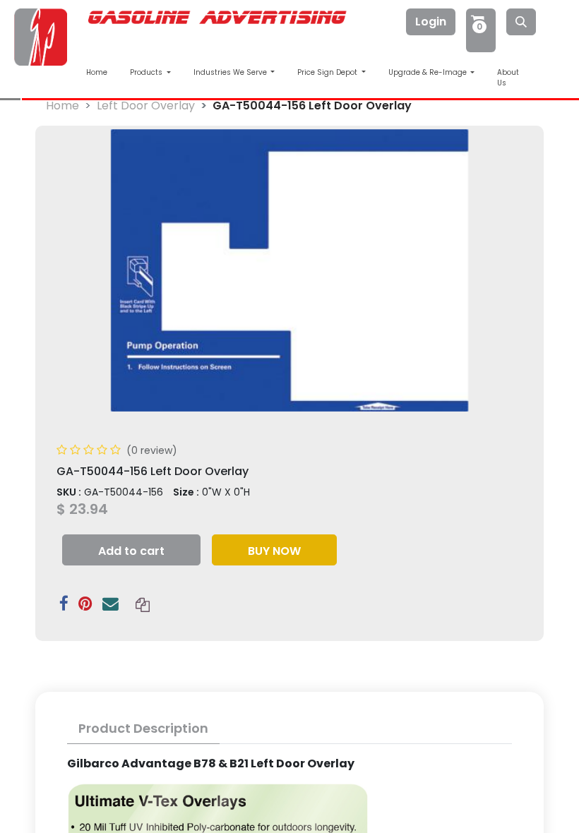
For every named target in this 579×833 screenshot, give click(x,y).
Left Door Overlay (146, 105)
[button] (131, 549)
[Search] (521, 21)
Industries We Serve (231, 72)
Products (147, 72)
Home (96, 72)
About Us (508, 77)
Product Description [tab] (143, 728)
